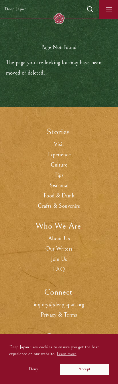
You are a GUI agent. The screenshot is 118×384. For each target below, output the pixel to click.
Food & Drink (59, 196)
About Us (59, 238)
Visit (59, 144)
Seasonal (59, 185)
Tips (59, 175)
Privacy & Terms (59, 315)
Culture (59, 165)
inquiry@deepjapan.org (59, 304)
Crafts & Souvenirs (59, 206)
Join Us (59, 259)
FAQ (59, 269)
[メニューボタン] (108, 9)
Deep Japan (16, 9)
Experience (59, 154)
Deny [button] (33, 369)
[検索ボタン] (90, 9)
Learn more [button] (66, 353)
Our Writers (58, 249)
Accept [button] (84, 369)
